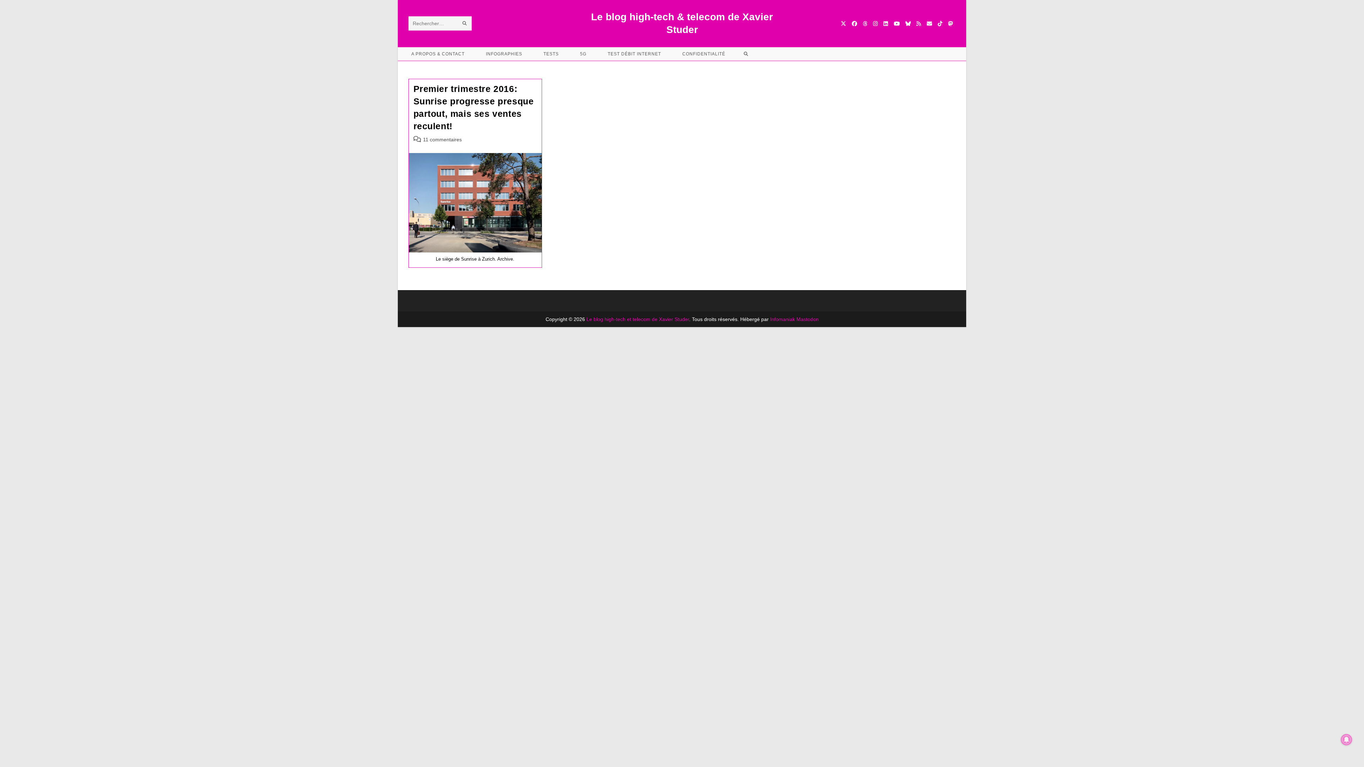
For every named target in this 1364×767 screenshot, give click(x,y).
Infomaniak (782, 319)
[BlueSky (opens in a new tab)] (908, 23)
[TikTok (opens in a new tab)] (940, 23)
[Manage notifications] (1346, 739)
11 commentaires (442, 139)
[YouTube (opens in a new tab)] (897, 23)
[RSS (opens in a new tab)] (919, 23)
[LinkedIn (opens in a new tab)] (886, 23)
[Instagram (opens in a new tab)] (875, 23)
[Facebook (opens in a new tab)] (854, 23)
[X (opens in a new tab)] (843, 23)
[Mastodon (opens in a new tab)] (950, 23)
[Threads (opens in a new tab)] (865, 23)
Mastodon (807, 319)
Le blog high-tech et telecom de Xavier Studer (637, 319)
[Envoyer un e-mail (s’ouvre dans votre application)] (929, 23)
